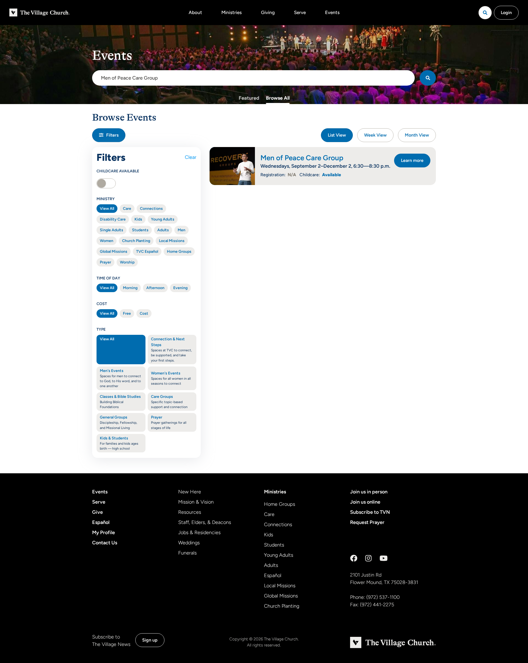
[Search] (428, 78)
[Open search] (485, 12)
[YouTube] (383, 558)
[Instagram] (368, 558)
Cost (102, 303)
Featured (249, 98)
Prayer (105, 262)
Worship (127, 262)
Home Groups (179, 251)
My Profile (103, 532)
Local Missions (172, 240)
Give (97, 512)
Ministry (106, 199)
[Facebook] (354, 558)
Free (127, 313)
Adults (163, 230)
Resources (189, 512)
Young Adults (162, 219)
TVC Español (147, 251)
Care (127, 208)
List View (337, 135)
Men (181, 230)
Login (506, 12)
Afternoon (155, 288)
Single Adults (111, 230)
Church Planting (136, 240)
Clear (190, 157)
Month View (417, 135)
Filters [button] (112, 135)
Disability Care (113, 219)
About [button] (195, 12)
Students (140, 230)
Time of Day (108, 278)
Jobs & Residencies (199, 532)
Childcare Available (118, 171)
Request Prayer (367, 522)
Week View (375, 135)
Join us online (365, 502)
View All (107, 208)
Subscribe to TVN (370, 512)
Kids (138, 219)
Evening (180, 288)
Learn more (412, 160)
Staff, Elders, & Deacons (204, 522)
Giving (268, 12)
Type (101, 329)
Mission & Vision (196, 502)
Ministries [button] (231, 12)
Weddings (189, 543)
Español (100, 522)
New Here (189, 492)
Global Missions (113, 251)
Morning (130, 288)
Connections (151, 208)
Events (332, 12)
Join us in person (368, 492)
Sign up (150, 640)
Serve (300, 12)
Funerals (187, 553)
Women (106, 240)
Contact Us (104, 543)
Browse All (278, 98)
